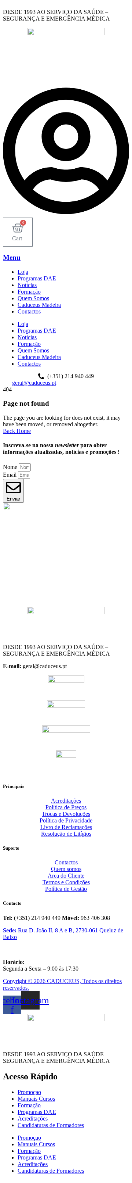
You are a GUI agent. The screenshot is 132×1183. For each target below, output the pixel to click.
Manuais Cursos (36, 1099)
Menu (12, 257)
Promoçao (29, 1092)
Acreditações (33, 1118)
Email (10, 475)
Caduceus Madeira (39, 305)
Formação (29, 291)
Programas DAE (37, 278)
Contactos (29, 311)
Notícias (27, 285)
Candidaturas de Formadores (51, 1125)
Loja (23, 272)
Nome (11, 467)
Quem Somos (33, 298)
